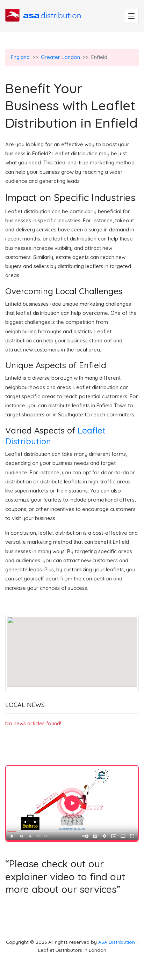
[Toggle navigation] (131, 16)
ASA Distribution (117, 942)
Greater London (60, 57)
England (20, 57)
